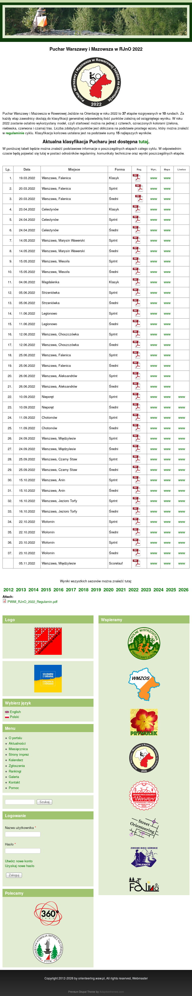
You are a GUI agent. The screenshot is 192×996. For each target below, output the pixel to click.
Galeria (14, 776)
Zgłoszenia (17, 765)
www (153, 177)
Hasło (10, 844)
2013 (21, 589)
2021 (121, 589)
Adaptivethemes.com (112, 991)
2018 (83, 589)
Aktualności (17, 743)
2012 (9, 589)
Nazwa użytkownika (20, 827)
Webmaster (140, 978)
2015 (46, 589)
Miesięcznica (18, 748)
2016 (59, 589)
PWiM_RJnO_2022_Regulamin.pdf (33, 601)
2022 (133, 589)
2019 (96, 589)
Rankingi (15, 771)
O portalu (15, 737)
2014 (33, 589)
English (15, 711)
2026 (183, 589)
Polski (14, 716)
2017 (71, 589)
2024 (159, 589)
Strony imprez (19, 754)
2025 (171, 589)
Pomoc (14, 787)
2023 (146, 589)
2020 (109, 589)
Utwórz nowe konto (18, 861)
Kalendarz (16, 759)
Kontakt (14, 782)
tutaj (143, 141)
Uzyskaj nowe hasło (19, 865)
